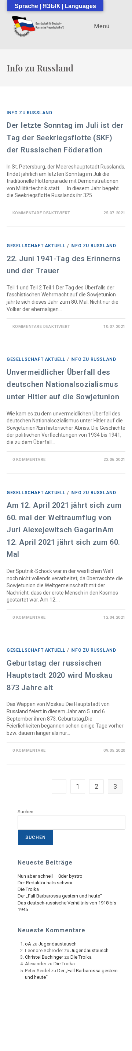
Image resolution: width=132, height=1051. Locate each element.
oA (28, 944)
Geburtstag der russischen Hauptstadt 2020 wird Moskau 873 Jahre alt (60, 675)
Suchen (25, 811)
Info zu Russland (29, 112)
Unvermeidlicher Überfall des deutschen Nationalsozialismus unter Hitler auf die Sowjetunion (63, 384)
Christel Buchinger (44, 957)
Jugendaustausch (57, 944)
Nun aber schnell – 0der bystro (50, 876)
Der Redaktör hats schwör (45, 882)
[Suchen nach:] (116, 26)
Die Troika (28, 889)
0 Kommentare (29, 459)
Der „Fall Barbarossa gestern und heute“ (60, 896)
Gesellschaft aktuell (36, 245)
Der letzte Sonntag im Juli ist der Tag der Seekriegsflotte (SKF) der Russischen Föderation (65, 137)
